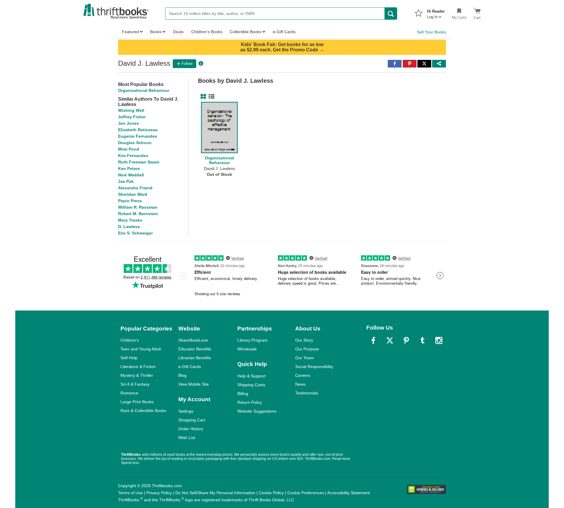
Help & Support (251, 376)
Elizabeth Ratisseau (138, 129)
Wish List (186, 437)
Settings (185, 411)
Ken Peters (129, 168)
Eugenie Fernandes (137, 136)
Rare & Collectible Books (143, 410)
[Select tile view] (210, 96)
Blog (182, 375)
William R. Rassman (137, 207)
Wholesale (247, 349)
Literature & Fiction (138, 366)
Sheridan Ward (132, 194)
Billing (242, 393)
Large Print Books (137, 401)
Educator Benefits (194, 349)
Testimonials (306, 393)
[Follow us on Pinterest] (406, 340)
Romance (129, 393)
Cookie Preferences (305, 492)
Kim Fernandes (133, 155)
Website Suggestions (256, 411)
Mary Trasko (130, 220)
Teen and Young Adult (140, 349)
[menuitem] (436, 12)
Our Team (304, 357)
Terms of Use (130, 492)
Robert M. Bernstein (138, 213)
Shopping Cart (191, 420)
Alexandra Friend (135, 187)
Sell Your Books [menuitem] (431, 32)
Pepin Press (130, 200)
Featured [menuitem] (130, 31)
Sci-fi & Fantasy (135, 384)
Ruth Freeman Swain (139, 162)
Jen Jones (128, 123)
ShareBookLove (193, 340)
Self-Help (128, 357)
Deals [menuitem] (178, 31)
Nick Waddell (131, 175)
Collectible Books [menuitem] (245, 31)
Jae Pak (126, 181)
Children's (129, 340)
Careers (302, 375)
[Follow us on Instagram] (439, 340)
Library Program (252, 340)
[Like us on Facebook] (373, 340)
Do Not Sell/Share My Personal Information (215, 492)
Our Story (304, 340)
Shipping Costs (251, 384)
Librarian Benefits (194, 357)
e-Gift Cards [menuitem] (284, 31)
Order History (190, 428)
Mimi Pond (128, 149)
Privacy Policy (159, 492)
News (300, 384)
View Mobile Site (193, 384)
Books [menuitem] (156, 31)
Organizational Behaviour (143, 90)
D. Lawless (129, 226)
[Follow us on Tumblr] (422, 340)
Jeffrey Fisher (132, 116)
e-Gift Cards (189, 366)
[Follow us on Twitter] (390, 340)
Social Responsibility (314, 366)
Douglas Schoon (135, 142)
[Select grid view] (202, 96)
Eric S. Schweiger (135, 233)
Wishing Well (131, 110)
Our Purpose (307, 349)
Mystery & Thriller (136, 375)
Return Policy (249, 402)
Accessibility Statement (348, 492)
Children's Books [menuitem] (206, 31)
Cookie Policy (271, 492)
